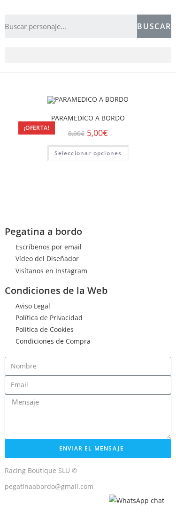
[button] (88, 55)
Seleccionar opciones (88, 153)
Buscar (154, 26)
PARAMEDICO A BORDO (88, 117)
